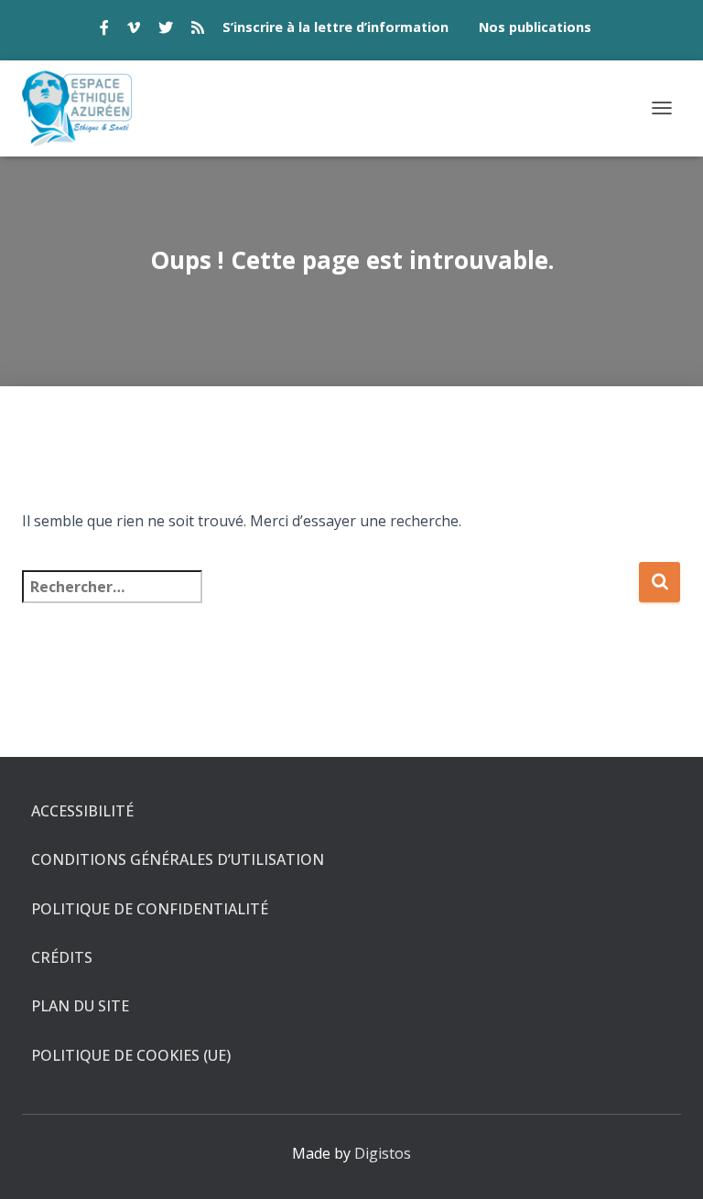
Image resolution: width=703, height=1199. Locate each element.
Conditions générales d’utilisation (177, 859)
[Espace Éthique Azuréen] (84, 108)
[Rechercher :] (330, 599)
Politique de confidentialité (149, 909)
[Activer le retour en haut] (667, 1162)
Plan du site (80, 1006)
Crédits (61, 957)
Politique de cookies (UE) (131, 1055)
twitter (165, 30)
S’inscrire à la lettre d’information (335, 27)
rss (197, 30)
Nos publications (535, 27)
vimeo (133, 30)
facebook (104, 30)
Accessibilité (82, 811)
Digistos (382, 1153)
